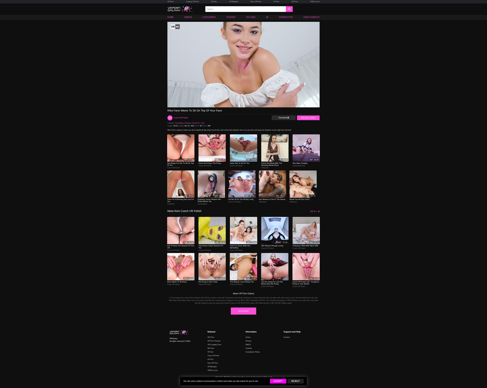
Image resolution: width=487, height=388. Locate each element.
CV (170, 118)
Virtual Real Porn (299, 166)
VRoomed (264, 168)
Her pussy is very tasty (207, 282)
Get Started (243, 311)
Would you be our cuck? (299, 199)
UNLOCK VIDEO (308, 118)
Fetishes (188, 123)
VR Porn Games (214, 341)
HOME (170, 17)
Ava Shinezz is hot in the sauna (272, 199)
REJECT (295, 381)
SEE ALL (314, 211)
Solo (202, 123)
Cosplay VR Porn (192, 2)
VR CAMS (250, 17)
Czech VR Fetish (181, 118)
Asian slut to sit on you (239, 163)
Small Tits (196, 123)
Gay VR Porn (212, 363)
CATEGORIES (209, 17)
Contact (287, 337)
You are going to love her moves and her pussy (272, 283)
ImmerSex (171, 204)
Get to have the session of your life (180, 247)
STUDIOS (231, 17)
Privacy (248, 341)
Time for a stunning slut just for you (180, 200)
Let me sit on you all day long (240, 199)
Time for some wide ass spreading (240, 247)
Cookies (249, 348)
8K (267, 17)
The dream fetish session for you (210, 247)
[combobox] (245, 9)
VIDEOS (188, 17)
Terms (248, 337)
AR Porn (295, 2)
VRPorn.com (315, 2)
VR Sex (214, 2)
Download (283, 117)
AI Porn (276, 2)
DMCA (248, 345)
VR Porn (170, 2)
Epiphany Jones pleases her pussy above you (209, 200)
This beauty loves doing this (242, 282)
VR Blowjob (233, 2)
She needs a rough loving (272, 246)
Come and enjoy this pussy (209, 163)
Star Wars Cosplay (300, 163)
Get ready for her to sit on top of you (180, 164)
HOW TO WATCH (311, 17)
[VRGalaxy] (178, 332)
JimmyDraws (202, 204)
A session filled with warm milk (305, 246)
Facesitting (179, 123)
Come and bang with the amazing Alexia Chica (271, 164)
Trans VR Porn (255, 2)
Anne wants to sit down (177, 282)
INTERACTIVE (286, 17)
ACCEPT (278, 381)
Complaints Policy (253, 352)
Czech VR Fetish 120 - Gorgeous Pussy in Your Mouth (305, 283)
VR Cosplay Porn (214, 345)
